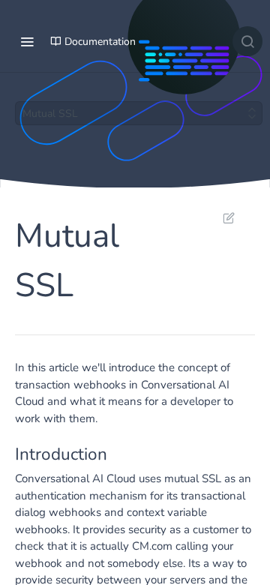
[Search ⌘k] (247, 41)
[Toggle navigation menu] (27, 41)
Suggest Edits (221, 218)
